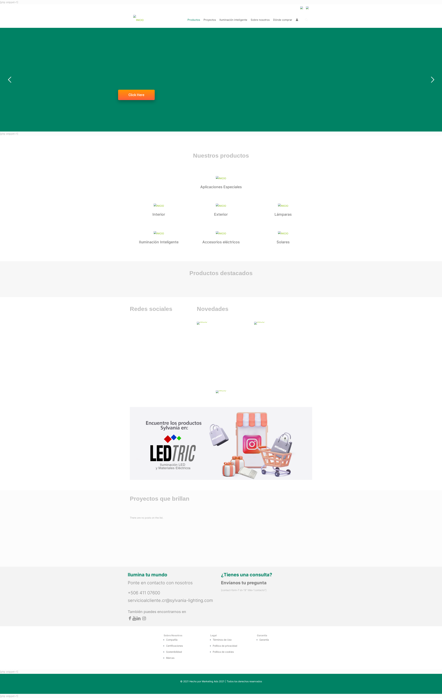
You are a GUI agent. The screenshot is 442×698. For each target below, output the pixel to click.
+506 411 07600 (144, 592)
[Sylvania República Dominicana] (138, 20)
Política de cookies (223, 651)
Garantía (264, 639)
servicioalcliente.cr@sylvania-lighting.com (170, 600)
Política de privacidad (225, 645)
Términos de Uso (222, 639)
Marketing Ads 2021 (213, 681)
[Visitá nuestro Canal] (223, 323)
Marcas (170, 657)
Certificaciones (174, 645)
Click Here (136, 95)
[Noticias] (280, 323)
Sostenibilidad (174, 651)
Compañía (171, 639)
